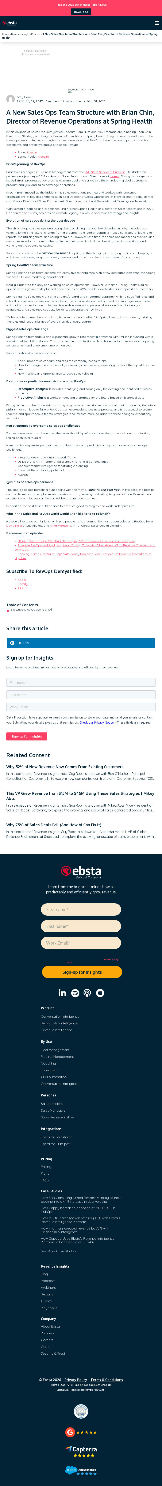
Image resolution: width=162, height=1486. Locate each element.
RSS (20, 588)
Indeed (114, 176)
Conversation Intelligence (60, 1016)
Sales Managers (53, 1110)
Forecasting (50, 1070)
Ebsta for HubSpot (55, 1144)
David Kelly (14, 526)
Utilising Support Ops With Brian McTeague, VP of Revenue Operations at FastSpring (77, 541)
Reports (47, 1294)
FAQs (45, 1180)
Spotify (23, 584)
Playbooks (49, 1308)
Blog (44, 1274)
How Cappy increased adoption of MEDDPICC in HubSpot (78, 1210)
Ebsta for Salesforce (56, 1137)
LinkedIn (31, 152)
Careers (47, 1340)
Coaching (48, 1063)
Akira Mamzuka (60, 526)
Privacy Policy (76, 1380)
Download (81, 12)
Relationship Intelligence (59, 1023)
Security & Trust (53, 1353)
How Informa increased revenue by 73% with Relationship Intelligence (75, 1230)
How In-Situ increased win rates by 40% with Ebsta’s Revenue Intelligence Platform (80, 1220)
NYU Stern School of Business (105, 172)
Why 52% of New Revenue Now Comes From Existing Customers (64, 766)
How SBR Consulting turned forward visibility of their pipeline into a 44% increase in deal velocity (81, 1200)
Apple (22, 580)
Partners (47, 1333)
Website (43, 156)
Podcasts (48, 1281)
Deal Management (55, 1050)
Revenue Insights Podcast (25, 34)
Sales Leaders (52, 1104)
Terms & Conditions (106, 1380)
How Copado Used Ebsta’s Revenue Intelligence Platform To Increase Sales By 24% (78, 1240)
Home (5, 34)
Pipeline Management (57, 1056)
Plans (45, 1173)
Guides (46, 1301)
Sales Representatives (58, 1117)
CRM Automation (54, 1077)
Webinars (48, 1287)
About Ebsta (50, 1326)
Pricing (46, 1166)
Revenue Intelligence (56, 1030)
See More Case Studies (58, 1251)
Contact (47, 1346)
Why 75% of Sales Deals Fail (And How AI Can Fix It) (53, 824)
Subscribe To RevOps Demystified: (32, 609)
